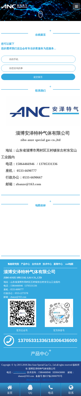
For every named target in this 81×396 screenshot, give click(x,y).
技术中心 (47, 264)
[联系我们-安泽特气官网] (20, 6)
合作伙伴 (36, 264)
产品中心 (25, 264)
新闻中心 (58, 264)
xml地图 (69, 264)
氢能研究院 (13, 264)
